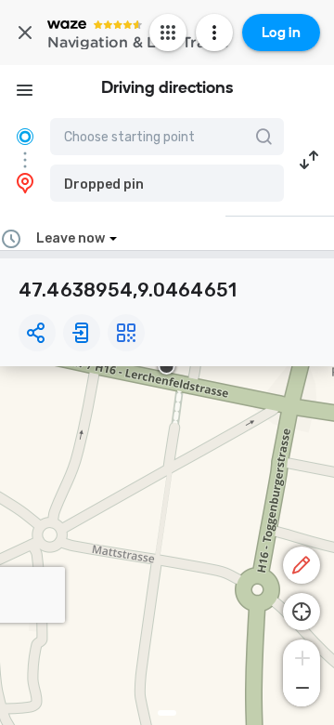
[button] (167, 183)
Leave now (70, 238)
